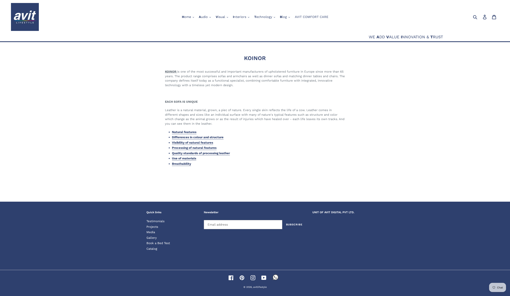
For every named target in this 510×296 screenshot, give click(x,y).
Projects (152, 227)
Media (150, 232)
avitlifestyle (260, 287)
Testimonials (155, 221)
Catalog (151, 249)
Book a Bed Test (158, 243)
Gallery (151, 238)
